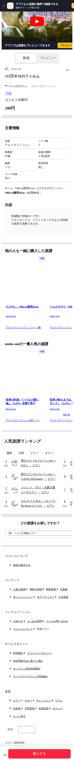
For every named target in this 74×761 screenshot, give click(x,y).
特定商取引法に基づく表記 (28, 660)
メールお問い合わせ (57, 621)
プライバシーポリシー (39, 653)
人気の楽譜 (19, 589)
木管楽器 (30, 708)
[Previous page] (59, 441)
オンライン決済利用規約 (26, 668)
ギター (28, 700)
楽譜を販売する (21, 565)
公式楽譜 (63, 597)
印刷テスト (43, 629)
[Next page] (66, 441)
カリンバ (57, 708)
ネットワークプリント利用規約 (30, 676)
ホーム (9, 188)
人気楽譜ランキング (22, 441)
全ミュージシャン (23, 597)
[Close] (3, 5)
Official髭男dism (25, 188)
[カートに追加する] (5, 754)
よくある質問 (34, 621)
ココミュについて (23, 629)
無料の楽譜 (36, 589)
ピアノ (17, 700)
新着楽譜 (51, 589)
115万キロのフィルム (50, 188)
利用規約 (18, 653)
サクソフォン (43, 700)
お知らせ (18, 621)
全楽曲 (63, 589)
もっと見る (19, 716)
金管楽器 (44, 708)
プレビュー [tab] (48, 58)
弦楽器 (17, 708)
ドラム (58, 700)
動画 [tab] (26, 58)
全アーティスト (45, 597)
